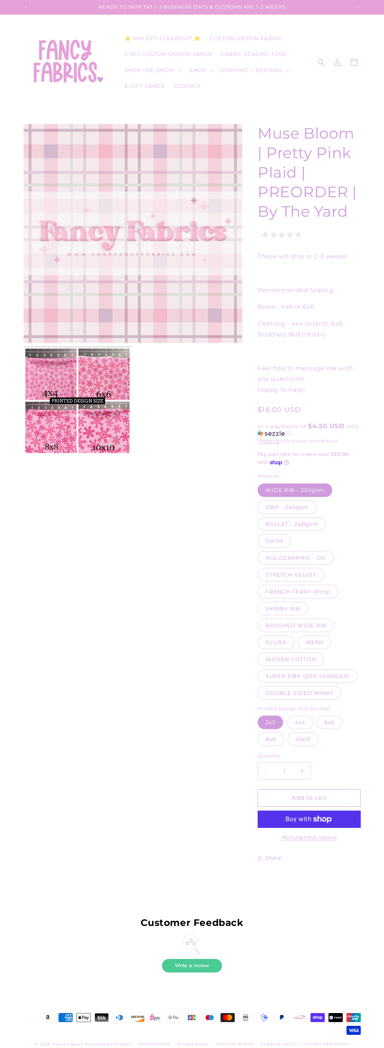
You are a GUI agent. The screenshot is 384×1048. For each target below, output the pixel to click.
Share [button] (273, 858)
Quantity (269, 756)
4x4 (300, 722)
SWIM (274, 541)
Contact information (326, 1043)
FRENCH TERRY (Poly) (298, 591)
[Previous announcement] (26, 7)
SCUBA (276, 642)
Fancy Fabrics (68, 1044)
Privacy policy (193, 1043)
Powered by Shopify (108, 1044)
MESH (314, 642)
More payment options (309, 837)
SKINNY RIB (283, 608)
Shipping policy (278, 1043)
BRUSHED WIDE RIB (296, 625)
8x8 (271, 739)
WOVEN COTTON (291, 659)
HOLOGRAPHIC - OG (296, 557)
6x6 (329, 722)
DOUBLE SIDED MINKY (299, 693)
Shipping (269, 441)
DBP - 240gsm (287, 507)
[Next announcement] (358, 7)
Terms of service (234, 1043)
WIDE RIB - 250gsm (295, 490)
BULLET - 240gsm (292, 524)
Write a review (192, 965)
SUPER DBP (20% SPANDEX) (308, 676)
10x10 (303, 739)
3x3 (270, 722)
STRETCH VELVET (291, 574)
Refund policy (154, 1043)
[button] (152, 70)
